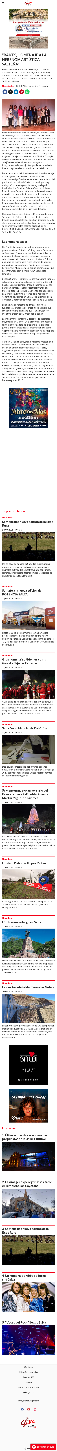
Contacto (28, 1367)
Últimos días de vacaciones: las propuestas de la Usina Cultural (24, 1137)
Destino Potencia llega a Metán (24, 863)
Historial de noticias (28, 1372)
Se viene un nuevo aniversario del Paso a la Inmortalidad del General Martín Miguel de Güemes (25, 794)
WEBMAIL (28, 1382)
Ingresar (30, 1392)
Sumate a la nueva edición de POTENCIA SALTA (21, 592)
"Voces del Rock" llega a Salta (25, 1322)
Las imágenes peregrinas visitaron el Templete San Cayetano (27, 1184)
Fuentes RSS (28, 1377)
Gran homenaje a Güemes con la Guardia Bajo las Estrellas (24, 661)
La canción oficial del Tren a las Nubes (28, 987)
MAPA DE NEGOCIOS (28, 1387)
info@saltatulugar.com (28, 1400)
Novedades (8, 86)
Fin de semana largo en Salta (21, 922)
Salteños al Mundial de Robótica (24, 728)
